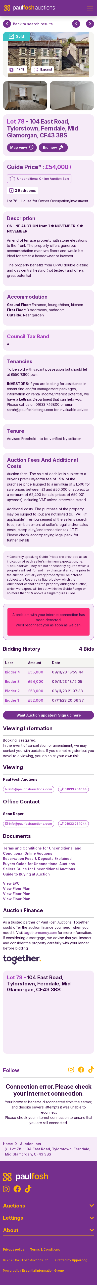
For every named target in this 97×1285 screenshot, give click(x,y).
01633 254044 (75, 789)
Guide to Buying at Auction (26, 874)
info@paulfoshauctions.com (30, 789)
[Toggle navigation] (90, 8)
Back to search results (33, 24)
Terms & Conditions (45, 1249)
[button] (25, 95)
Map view (18, 147)
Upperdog (79, 1260)
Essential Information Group (43, 1270)
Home (8, 1144)
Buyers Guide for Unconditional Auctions (39, 864)
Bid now (50, 147)
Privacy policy (13, 1249)
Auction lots (30, 1144)
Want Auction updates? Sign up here (48, 715)
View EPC (11, 883)
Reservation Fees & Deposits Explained (37, 858)
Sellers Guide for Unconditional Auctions (39, 869)
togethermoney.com (40, 932)
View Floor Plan (16, 888)
